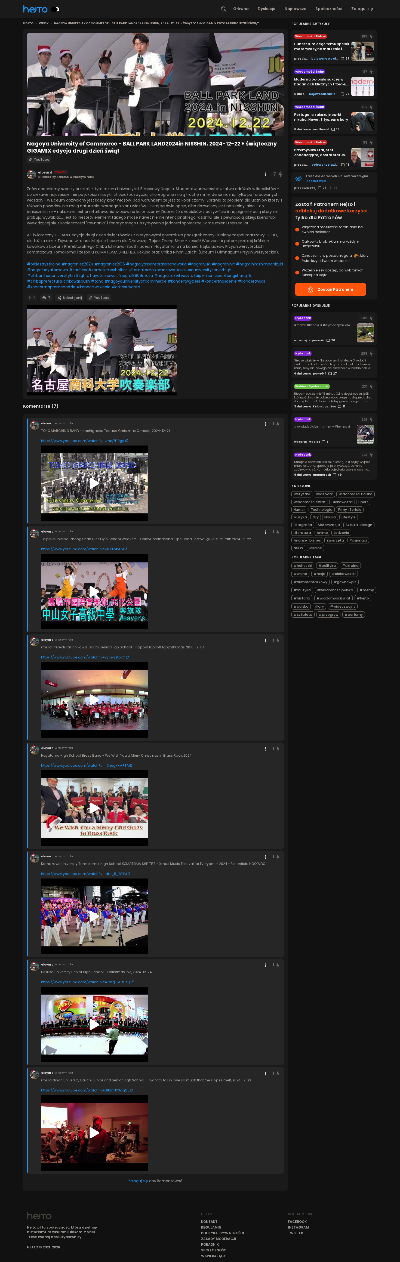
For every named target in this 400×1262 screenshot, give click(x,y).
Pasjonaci (358, 540)
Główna (241, 8)
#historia (302, 598)
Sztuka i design (359, 524)
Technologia (322, 509)
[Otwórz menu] (265, 174)
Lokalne (315, 548)
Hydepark (324, 494)
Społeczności (328, 8)
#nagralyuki (199, 264)
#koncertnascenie (219, 281)
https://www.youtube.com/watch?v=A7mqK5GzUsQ (85, 982)
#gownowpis (345, 582)
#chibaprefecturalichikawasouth (58, 281)
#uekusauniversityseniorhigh (203, 270)
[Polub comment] (278, 423)
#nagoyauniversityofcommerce (135, 281)
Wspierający (213, 1256)
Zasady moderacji (218, 1238)
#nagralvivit (223, 264)
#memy (366, 590)
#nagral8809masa (135, 275)
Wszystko (302, 494)
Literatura (302, 532)
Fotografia (303, 524)
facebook (297, 1221)
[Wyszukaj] (223, 9)
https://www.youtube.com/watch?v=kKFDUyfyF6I (82, 549)
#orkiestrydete (126, 287)
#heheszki (303, 565)
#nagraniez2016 (109, 264)
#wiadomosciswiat (333, 598)
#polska (301, 606)
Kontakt (209, 1221)
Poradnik (210, 1244)
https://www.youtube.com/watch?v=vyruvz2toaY (83, 657)
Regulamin (211, 1227)
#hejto (363, 598)
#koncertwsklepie (93, 287)
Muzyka (300, 517)
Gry (316, 517)
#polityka (327, 565)
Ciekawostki (342, 502)
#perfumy (353, 614)
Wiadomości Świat (310, 502)
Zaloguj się (362, 8)
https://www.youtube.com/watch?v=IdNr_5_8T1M (84, 873)
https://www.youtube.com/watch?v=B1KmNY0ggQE (85, 1090)
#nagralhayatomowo (47, 270)
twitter (295, 1233)
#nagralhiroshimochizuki (259, 264)
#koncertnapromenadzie (51, 287)
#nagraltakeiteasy (171, 275)
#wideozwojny (342, 606)
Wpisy (43, 23)
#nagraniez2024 (77, 264)
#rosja (319, 573)
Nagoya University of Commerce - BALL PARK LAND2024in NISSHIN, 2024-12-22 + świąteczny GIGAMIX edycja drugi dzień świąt (156, 23)
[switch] (55, 9)
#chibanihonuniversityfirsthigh (56, 275)
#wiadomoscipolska (335, 590)
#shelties (78, 270)
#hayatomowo (101, 275)
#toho (97, 281)
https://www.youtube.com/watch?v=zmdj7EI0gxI (83, 440)
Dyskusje (266, 8)
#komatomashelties (108, 270)
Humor (299, 509)
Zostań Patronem (335, 289)
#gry (319, 606)
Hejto (28, 23)
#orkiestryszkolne (43, 264)
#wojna (300, 573)
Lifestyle (348, 517)
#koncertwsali (251, 281)
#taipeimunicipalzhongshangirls (221, 275)
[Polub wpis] (280, 174)
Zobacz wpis (316, 181)
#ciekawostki (344, 573)
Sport (363, 502)
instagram (298, 1227)
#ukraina (350, 565)
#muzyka (302, 590)
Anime (322, 532)
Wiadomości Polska (356, 494)
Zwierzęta (335, 540)
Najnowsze (295, 8)
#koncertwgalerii (184, 281)
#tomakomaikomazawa (152, 270)
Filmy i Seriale (349, 509)
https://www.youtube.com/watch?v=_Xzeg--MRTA (85, 765)
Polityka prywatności (222, 1233)
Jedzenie (341, 532)
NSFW (298, 548)
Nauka (330, 517)
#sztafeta (303, 614)
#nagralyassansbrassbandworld (156, 264)
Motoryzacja (329, 524)
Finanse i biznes (307, 540)
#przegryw (328, 614)
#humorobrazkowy (310, 582)
